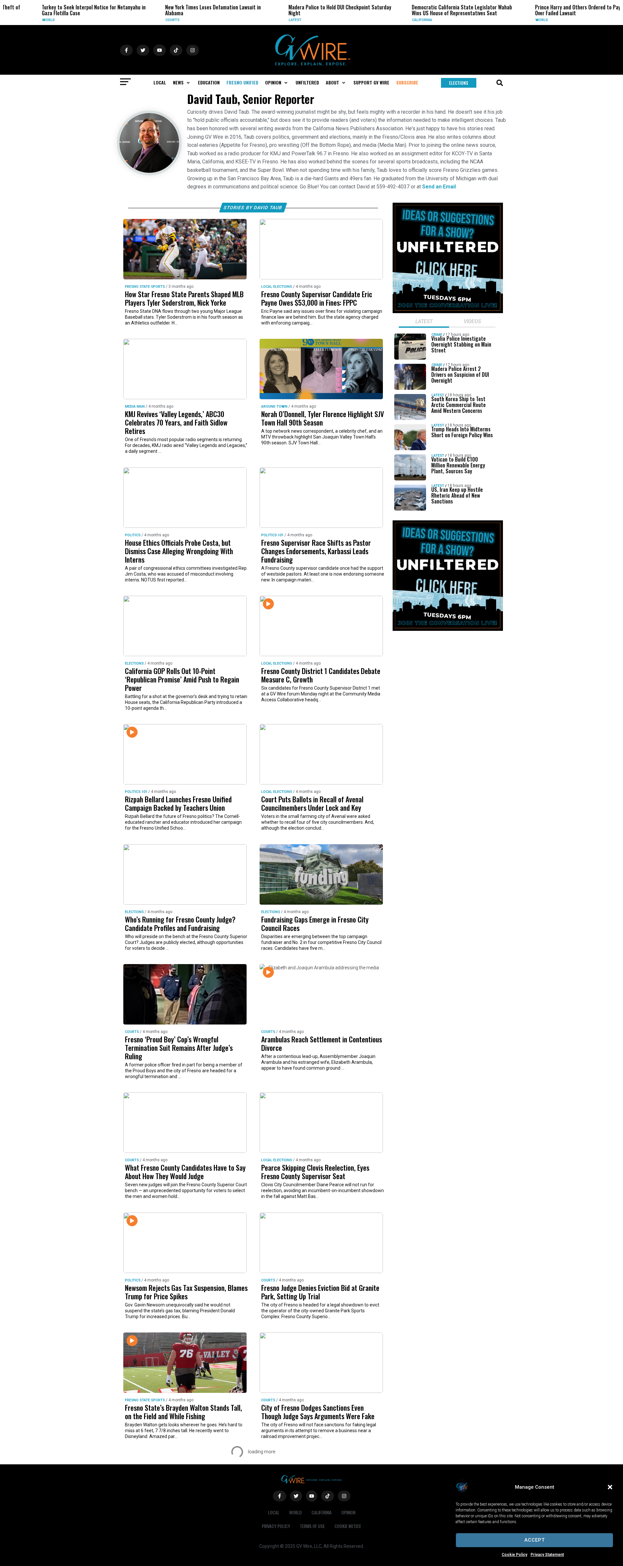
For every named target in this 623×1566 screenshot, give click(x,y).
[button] (610, 1487)
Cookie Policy (514, 1554)
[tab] (423, 322)
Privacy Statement (547, 1554)
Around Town (274, 406)
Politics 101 (272, 535)
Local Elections (276, 287)
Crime (437, 335)
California (392, 20)
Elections (134, 663)
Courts (143, 20)
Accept (534, 1540)
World (18, 20)
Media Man (135, 406)
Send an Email (439, 187)
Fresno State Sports (145, 287)
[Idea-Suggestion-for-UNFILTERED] (448, 311)
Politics (132, 535)
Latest (265, 20)
